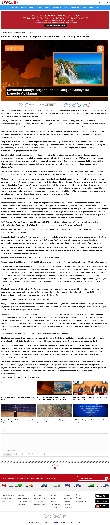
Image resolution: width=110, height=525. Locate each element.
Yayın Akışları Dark (24, 498)
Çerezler (55, 522)
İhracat (18, 377)
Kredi (97, 7)
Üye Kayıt (79, 498)
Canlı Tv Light (5, 501)
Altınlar (31, 7)
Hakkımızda (32, 522)
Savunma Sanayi (35, 377)
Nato (25, 377)
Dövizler (23, 7)
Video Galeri (68, 498)
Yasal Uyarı (78, 522)
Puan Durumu (55, 486)
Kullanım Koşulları (68, 522)
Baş (3, 377)
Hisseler (39, 7)
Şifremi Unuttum (81, 501)
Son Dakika (21, 504)
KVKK (60, 522)
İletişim (39, 522)
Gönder (7, 454)
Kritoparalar (57, 7)
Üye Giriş (79, 495)
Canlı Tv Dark (22, 495)
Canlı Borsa (14, 7)
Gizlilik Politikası (47, 522)
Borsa (65, 7)
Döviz (84, 7)
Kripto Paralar (103, 486)
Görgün (10, 377)
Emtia (91, 7)
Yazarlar (67, 501)
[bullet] (32, 454)
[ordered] (29, 454)
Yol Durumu (89, 486)
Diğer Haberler (75, 7)
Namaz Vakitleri (15, 486)
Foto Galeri (67, 495)
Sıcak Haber (68, 507)
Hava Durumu (42, 486)
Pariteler (47, 7)
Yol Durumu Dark (7, 498)
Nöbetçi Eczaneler (24, 501)
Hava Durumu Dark (7, 495)
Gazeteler (29, 486)
